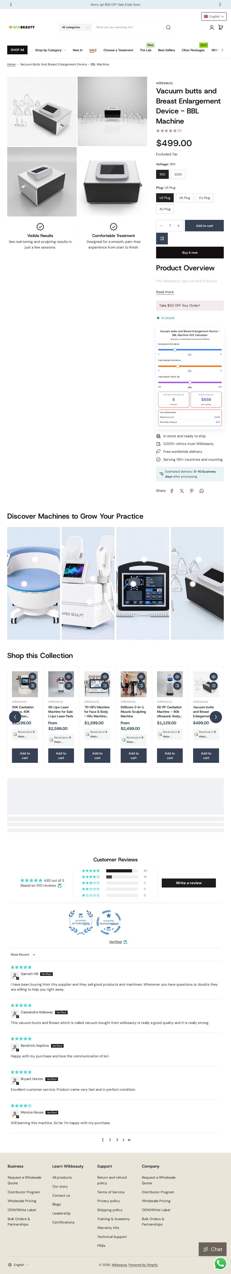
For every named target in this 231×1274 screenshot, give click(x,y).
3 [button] (117, 1140)
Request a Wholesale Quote (24, 1180)
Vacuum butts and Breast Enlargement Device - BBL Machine (203, 711)
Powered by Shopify (143, 1265)
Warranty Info (108, 1228)
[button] (75, 27)
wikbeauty (164, 83)
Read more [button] (165, 292)
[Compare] (162, 238)
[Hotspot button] (24, 584)
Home (11, 64)
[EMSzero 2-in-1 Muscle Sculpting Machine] (134, 684)
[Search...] (168, 27)
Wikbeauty (119, 1265)
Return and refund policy (112, 1180)
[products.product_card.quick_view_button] (32, 677)
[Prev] (10, 4)
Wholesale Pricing (22, 1201)
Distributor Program (24, 1192)
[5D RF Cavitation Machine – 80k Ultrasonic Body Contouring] (170, 684)
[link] (52, 50)
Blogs (56, 1204)
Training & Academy (113, 1219)
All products (62, 1177)
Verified (115, 942)
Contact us (61, 1195)
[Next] (220, 4)
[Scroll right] (219, 48)
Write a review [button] (189, 883)
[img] (21, 967)
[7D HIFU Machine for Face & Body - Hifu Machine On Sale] (97, 684)
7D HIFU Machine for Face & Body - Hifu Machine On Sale (97, 711)
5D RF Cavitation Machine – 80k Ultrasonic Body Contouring (169, 711)
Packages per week (168, 344)
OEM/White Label (22, 1210)
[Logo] (22, 27)
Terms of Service (111, 1192)
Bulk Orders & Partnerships (19, 1222)
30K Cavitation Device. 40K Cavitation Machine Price (23, 711)
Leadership (61, 1213)
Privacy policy (108, 1201)
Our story (60, 1186)
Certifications (63, 1222)
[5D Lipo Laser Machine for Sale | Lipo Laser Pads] (61, 684)
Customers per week (169, 360)
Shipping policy (109, 1210)
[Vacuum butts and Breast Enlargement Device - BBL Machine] (206, 684)
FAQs (101, 1245)
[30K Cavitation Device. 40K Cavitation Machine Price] (25, 684)
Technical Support (112, 1237)
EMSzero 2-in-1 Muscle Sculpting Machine (133, 711)
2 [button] (110, 1140)
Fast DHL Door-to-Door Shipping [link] (115, 4)
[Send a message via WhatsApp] (220, 1263)
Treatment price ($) (169, 377)
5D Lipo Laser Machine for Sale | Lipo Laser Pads (60, 711)
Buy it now (190, 252)
